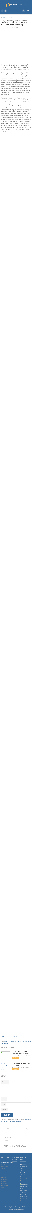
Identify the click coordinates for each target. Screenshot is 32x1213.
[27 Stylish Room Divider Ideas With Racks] (5, 1067)
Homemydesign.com (6, 1162)
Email (3, 1104)
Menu (28, 11)
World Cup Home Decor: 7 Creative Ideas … (24, 1174)
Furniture (15, 1058)
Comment (4, 1082)
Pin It (15, 1036)
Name (3, 1099)
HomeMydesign (10, 1207)
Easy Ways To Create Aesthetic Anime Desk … (24, 1193)
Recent (7, 1140)
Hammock (7, 1041)
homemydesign (5, 28)
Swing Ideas (4, 1043)
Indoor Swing (27, 1041)
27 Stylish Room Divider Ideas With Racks (21, 1064)
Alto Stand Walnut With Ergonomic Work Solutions (20, 1053)
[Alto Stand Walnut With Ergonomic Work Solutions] (5, 1054)
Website (4, 1109)
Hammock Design (16, 1041)
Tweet (3, 1036)
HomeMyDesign (19, 1209)
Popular (8, 1138)
